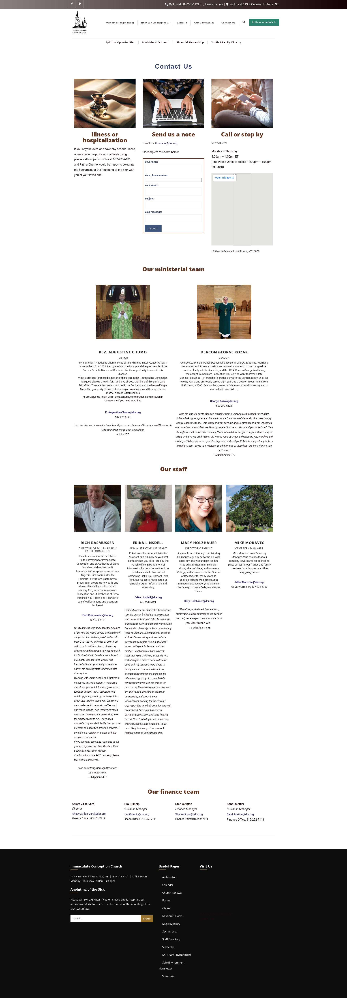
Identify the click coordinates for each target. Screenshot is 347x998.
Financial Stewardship (190, 42)
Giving (166, 908)
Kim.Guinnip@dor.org (136, 814)
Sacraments (169, 931)
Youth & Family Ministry (226, 42)
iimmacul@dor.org (166, 143)
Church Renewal (172, 892)
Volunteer (168, 976)
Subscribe (168, 947)
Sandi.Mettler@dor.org (240, 814)
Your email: (151, 185)
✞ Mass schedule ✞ (264, 22)
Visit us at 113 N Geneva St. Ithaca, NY (254, 4)
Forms (166, 900)
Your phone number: (156, 175)
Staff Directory (171, 939)
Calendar (167, 885)
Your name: (151, 161)
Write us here (215, 4)
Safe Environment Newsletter (171, 965)
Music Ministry (171, 923)
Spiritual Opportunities (120, 42)
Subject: (149, 198)
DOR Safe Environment (176, 954)
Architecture (169, 877)
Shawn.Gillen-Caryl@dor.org (89, 813)
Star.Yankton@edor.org (189, 814)
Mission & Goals (172, 916)
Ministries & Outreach (155, 42)
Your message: (153, 211)
